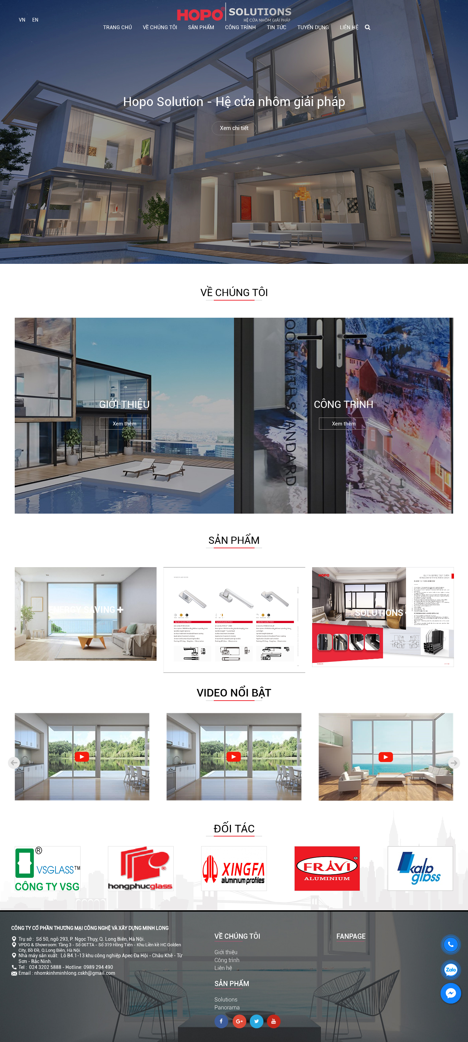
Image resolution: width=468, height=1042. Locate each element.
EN (35, 20)
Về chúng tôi (160, 27)
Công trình (240, 27)
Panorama (227, 1007)
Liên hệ (349, 27)
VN (22, 20)
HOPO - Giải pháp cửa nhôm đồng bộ (68, 783)
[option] (85, 621)
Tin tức (276, 27)
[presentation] (14, 763)
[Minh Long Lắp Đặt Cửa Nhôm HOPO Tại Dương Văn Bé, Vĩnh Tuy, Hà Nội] (233, 756)
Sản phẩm (201, 27)
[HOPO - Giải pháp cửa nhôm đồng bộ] (82, 756)
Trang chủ (117, 27)
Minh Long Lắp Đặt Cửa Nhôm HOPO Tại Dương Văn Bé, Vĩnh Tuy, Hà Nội (234, 779)
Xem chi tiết (234, 128)
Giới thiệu (225, 952)
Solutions (225, 999)
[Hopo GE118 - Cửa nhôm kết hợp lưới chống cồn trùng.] (386, 757)
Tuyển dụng (313, 27)
